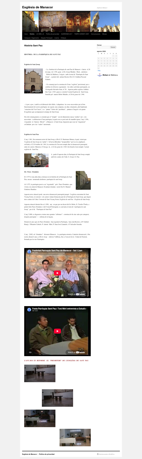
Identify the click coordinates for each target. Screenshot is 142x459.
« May (98, 70)
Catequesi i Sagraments (31, 38)
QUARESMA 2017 (66, 34)
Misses (104, 34)
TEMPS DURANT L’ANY (81, 34)
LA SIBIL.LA (40, 34)
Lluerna (56, 38)
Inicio (26, 34)
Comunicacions (95, 34)
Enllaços (63, 38)
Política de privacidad (52, 34)
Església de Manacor (37, 7)
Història (32, 34)
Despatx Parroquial (46, 38)
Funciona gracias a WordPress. (107, 454)
